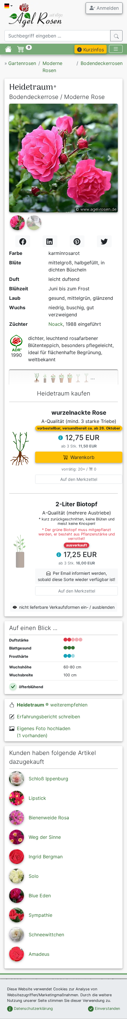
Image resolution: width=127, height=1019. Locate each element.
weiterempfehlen (52, 705)
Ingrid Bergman (46, 857)
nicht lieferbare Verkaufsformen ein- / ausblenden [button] (67, 607)
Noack (55, 324)
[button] (17, 158)
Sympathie (40, 915)
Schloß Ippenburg (48, 779)
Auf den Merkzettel (78, 479)
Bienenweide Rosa (49, 818)
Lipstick (37, 798)
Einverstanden (107, 1008)
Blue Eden (40, 895)
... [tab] (92, 377)
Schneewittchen (46, 934)
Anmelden (107, 8)
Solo (34, 876)
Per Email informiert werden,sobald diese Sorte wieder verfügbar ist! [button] (76, 576)
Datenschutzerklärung (33, 1008)
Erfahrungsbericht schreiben (48, 717)
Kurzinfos (93, 50)
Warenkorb (82, 457)
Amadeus (39, 954)
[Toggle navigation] (116, 49)
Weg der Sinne (45, 837)
